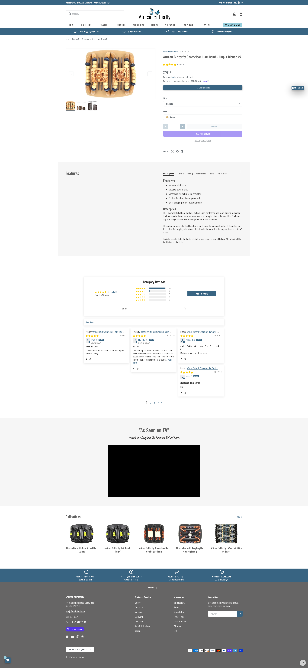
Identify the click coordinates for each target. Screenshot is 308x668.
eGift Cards (139, 621)
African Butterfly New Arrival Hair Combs (81, 549)
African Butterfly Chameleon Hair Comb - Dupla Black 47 (151, 333)
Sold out (214, 126)
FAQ (175, 630)
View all (239, 516)
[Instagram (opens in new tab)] (208, 25)
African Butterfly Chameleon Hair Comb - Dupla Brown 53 (104, 333)
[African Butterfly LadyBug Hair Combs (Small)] (190, 533)
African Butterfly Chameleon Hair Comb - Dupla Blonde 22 (199, 333)
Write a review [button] (202, 293)
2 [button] (150, 402)
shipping (173, 77)
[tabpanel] (202, 211)
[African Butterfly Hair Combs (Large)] (118, 533)
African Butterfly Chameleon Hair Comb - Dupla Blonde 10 (199, 370)
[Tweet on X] (172, 151)
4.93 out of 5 (112, 292)
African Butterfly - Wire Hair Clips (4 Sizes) (226, 549)
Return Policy (179, 612)
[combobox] (95, 14)
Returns (138, 630)
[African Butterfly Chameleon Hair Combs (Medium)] (154, 533)
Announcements (179, 602)
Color (165, 111)
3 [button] (154, 402)
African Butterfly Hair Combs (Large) (117, 549)
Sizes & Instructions (142, 626)
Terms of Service (180, 621)
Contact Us (139, 607)
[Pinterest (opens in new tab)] (204, 25)
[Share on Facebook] (177, 151)
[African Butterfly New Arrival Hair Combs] (82, 533)
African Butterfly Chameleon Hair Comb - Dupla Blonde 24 (89, 39)
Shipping (177, 607)
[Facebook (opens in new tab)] (201, 25)
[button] (241, 14)
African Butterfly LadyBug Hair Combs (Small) (190, 549)
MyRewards (139, 616)
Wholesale (177, 626)
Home (67, 39)
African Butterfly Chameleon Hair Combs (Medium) (153, 549)
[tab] (168, 173)
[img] (92, 335)
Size (165, 98)
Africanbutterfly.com (170, 51)
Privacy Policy (179, 616)
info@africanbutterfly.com (75, 611)
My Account (139, 612)
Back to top (153, 587)
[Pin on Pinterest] (182, 151)
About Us (138, 602)
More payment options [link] (203, 140)
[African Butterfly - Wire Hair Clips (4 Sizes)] (226, 533)
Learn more (106, 2)
